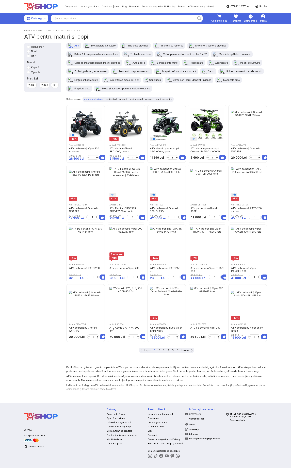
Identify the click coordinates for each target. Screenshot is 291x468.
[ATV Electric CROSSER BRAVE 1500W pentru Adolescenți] (125, 183)
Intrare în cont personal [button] (160, 414)
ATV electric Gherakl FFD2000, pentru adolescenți (121, 151)
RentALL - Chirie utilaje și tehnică (196, 6)
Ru (265, 6)
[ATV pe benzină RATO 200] (85, 243)
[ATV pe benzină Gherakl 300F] (206, 183)
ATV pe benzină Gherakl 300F (204, 210)
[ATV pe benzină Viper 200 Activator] (85, 124)
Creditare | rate (110, 6)
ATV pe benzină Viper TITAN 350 (206, 269)
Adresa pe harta (237, 420)
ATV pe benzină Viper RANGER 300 (243, 269)
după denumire (164, 99)
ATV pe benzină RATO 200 (84, 268)
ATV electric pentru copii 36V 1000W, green (164, 150)
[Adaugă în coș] (102, 157)
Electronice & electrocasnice (122, 435)
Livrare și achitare (89, 6)
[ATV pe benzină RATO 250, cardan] (247, 183)
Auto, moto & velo (116, 414)
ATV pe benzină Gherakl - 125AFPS (246, 150)
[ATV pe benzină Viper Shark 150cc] (247, 303)
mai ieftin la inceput (116, 99)
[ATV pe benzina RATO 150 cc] (166, 243)
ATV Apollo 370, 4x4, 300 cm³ (124, 329)
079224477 (238, 6)
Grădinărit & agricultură (119, 422)
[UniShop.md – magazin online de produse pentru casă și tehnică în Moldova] (41, 416)
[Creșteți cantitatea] (96, 157)
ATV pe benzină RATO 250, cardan (246, 210)
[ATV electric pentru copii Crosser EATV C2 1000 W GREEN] (206, 124)
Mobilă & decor (115, 439)
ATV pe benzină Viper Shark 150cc (247, 329)
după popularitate (93, 99)
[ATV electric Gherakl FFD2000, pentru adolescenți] (125, 124)
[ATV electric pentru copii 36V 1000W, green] (166, 124)
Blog (124, 6)
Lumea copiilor (114, 443)
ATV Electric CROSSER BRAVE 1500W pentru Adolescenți (122, 211)
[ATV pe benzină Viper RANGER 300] (247, 243)
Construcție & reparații (119, 426)
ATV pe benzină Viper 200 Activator (84, 150)
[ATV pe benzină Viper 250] (206, 303)
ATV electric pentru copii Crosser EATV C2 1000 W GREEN (205, 151)
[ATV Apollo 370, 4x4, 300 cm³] (125, 303)
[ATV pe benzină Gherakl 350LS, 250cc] (166, 183)
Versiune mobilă (35, 446)
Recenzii (134, 6)
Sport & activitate (116, 418)
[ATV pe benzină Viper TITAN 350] (206, 243)
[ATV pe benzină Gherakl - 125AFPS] (247, 124)
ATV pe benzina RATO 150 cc (165, 269)
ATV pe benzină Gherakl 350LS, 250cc (164, 210)
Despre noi (71, 6)
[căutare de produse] (199, 18)
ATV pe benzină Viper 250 (205, 327)
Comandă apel (196, 418)
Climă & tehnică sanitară (119, 430)
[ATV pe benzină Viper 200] (125, 243)
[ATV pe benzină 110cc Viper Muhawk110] (166, 303)
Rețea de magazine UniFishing (158, 6)
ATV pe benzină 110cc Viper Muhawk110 (166, 329)
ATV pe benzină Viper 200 (124, 268)
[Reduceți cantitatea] (88, 157)
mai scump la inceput (141, 99)
